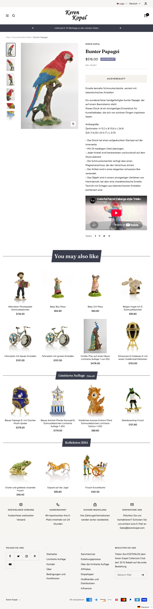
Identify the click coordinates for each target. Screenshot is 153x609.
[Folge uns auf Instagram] (26, 556)
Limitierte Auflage (56, 559)
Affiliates (86, 569)
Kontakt (50, 564)
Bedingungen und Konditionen (55, 576)
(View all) (91, 376)
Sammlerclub (88, 554)
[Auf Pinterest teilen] (99, 236)
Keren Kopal (92, 44)
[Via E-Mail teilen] (109, 236)
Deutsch (133, 3)
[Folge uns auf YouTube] (10, 564)
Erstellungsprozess (91, 559)
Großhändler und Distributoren (90, 581)
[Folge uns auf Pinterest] (35, 556)
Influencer (86, 588)
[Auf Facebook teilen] (95, 236)
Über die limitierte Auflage (95, 564)
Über (49, 569)
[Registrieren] (142, 575)
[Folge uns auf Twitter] (18, 556)
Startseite (51, 554)
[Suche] (13, 15)
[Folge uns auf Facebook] (10, 556)
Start (8, 37)
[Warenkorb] (145, 15)
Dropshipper (87, 574)
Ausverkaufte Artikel (22, 37)
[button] (145, 607)
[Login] (145, 3)
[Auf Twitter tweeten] (104, 236)
